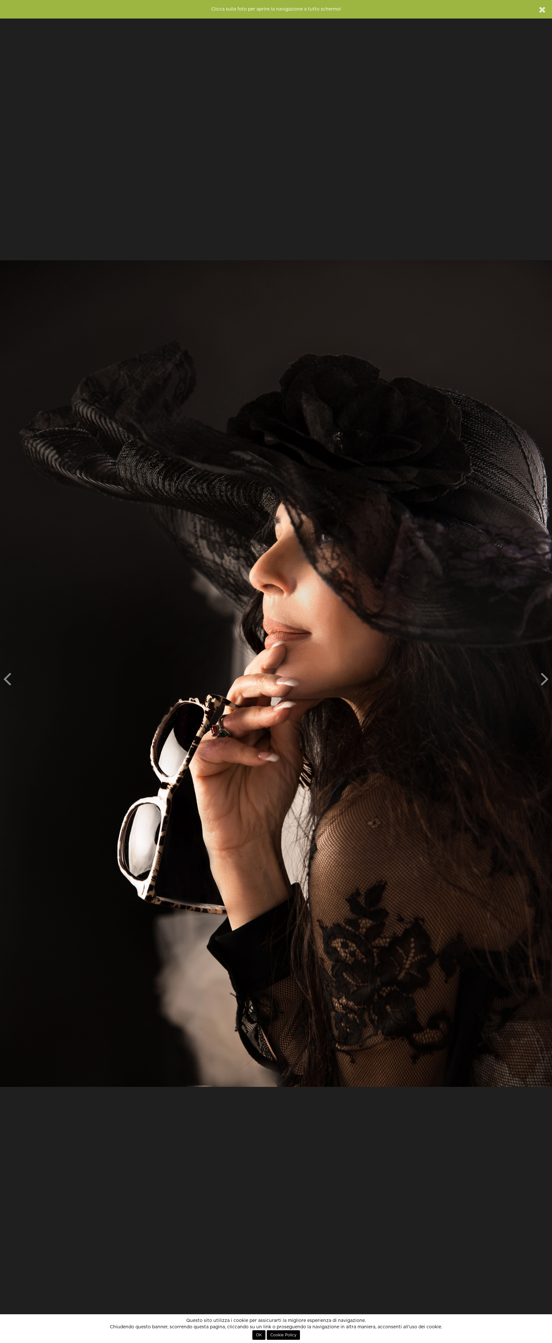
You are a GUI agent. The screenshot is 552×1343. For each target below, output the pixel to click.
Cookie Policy (283, 1335)
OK (259, 1335)
